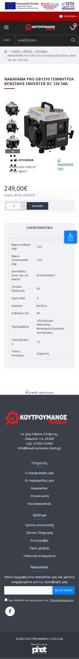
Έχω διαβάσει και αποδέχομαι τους (40, 600)
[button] (27, 127)
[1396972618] (10, 611)
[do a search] (73, 40)
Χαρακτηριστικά (39, 228)
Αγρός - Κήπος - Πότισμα (30, 51)
